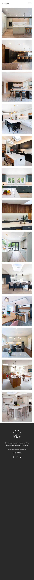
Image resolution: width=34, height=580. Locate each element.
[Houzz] (20, 457)
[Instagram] (17, 457)
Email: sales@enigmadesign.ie (17, 449)
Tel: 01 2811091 (17, 453)
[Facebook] (14, 457)
